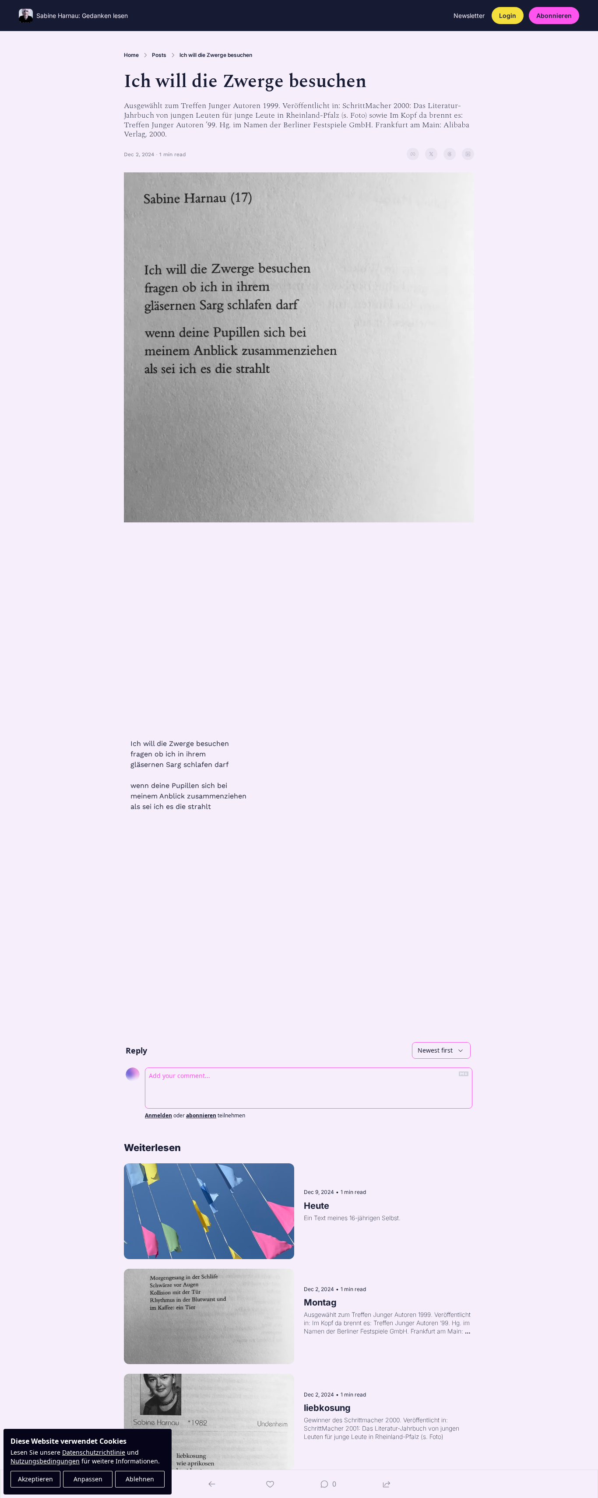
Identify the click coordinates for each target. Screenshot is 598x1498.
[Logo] (26, 16)
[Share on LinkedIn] (468, 154)
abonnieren (201, 1115)
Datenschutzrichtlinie (93, 1452)
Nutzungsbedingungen (45, 1461)
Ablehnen (140, 1479)
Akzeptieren (35, 1479)
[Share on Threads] (449, 154)
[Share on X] (431, 154)
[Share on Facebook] (413, 154)
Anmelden (158, 1115)
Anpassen (88, 1479)
